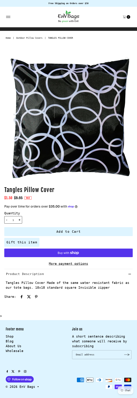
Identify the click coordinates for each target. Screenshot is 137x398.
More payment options (68, 264)
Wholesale (14, 351)
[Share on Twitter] (29, 296)
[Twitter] (13, 371)
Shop (10, 336)
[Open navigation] (8, 16)
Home (8, 38)
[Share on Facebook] (21, 296)
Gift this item (21, 242)
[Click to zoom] (127, 58)
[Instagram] (25, 371)
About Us (13, 346)
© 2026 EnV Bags (20, 387)
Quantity (12, 213)
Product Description (25, 274)
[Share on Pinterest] (36, 296)
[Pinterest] (19, 371)
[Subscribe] (127, 354)
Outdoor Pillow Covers (29, 38)
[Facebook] (7, 371)
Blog (10, 341)
